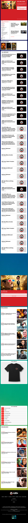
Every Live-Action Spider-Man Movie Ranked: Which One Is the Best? (7, 443)
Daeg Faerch (2, 22)
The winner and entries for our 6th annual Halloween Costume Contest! (9, 55)
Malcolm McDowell (3, 21)
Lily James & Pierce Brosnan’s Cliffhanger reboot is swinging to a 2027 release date (8, 324)
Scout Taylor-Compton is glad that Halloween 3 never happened (15, 25)
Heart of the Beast (6, 420)
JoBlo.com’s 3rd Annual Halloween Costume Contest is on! (8, 122)
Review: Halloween (6, 148)
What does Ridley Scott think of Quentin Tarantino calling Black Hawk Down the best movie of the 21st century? (8, 334)
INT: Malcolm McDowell (7, 168)
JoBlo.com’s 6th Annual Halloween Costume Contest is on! (8, 62)
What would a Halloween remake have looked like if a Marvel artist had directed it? (8, 143)
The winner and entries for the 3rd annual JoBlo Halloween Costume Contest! (9, 115)
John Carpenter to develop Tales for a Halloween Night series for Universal (8, 69)
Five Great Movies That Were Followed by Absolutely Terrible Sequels (8, 462)
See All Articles (12, 36)
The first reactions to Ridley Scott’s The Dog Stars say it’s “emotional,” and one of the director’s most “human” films (8, 354)
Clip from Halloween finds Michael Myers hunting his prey (15, 32)
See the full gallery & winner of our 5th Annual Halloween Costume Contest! (8, 88)
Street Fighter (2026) (7, 413)
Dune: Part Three (6, 411)
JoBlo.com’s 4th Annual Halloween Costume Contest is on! (8, 108)
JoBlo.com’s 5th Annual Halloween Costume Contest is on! (8, 95)
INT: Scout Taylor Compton (8, 161)
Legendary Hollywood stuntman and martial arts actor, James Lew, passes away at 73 (8, 344)
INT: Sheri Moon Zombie (7, 155)
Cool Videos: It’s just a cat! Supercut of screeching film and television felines (8, 136)
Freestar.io (14, 510)
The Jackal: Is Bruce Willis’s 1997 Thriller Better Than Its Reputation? (7, 482)
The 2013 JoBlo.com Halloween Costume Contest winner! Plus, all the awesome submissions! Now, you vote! (8, 129)
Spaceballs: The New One (7, 422)
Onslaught (5, 418)
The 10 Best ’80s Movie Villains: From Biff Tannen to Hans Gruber (8, 472)
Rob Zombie (2, 24)
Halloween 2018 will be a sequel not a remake (7, 81)
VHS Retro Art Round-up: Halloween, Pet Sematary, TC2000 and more (8, 102)
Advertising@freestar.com (17, 511)
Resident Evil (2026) (7, 415)
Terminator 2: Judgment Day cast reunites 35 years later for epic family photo (8, 314)
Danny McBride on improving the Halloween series (8, 75)
